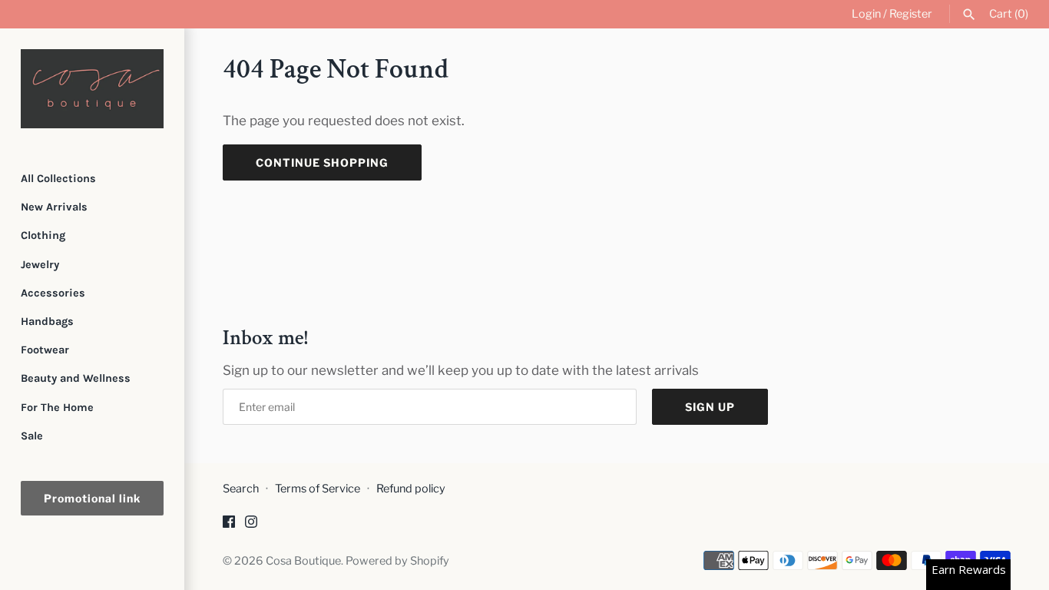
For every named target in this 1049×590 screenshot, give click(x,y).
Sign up (710, 406)
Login (866, 14)
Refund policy (410, 489)
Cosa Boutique (303, 561)
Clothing (43, 235)
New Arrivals (54, 207)
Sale (32, 435)
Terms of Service (317, 489)
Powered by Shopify (397, 561)
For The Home (57, 407)
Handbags (47, 321)
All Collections (58, 178)
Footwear (45, 349)
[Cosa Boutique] (92, 88)
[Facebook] (229, 525)
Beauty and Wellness (76, 378)
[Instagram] (251, 525)
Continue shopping (322, 162)
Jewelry (40, 264)
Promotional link (92, 498)
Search (241, 489)
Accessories (53, 293)
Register (910, 14)
